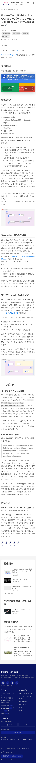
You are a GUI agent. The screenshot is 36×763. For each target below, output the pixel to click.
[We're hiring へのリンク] (19, 621)
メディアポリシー (6, 752)
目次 (5, 45)
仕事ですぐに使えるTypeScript (9, 701)
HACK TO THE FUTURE (26, 693)
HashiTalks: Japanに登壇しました (22, 579)
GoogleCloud (6, 33)
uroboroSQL (7, 708)
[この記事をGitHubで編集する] (6, 25)
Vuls (5, 711)
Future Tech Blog (9, 671)
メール (10, 725)
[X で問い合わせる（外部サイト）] (26, 725)
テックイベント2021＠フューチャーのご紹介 (22, 610)
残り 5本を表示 (9, 593)
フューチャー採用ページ (23, 636)
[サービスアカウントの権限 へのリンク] (25, 391)
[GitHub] (7, 683)
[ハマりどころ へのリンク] (15, 384)
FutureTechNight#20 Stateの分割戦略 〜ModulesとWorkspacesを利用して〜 (22, 571)
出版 (20, 710)
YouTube (22, 704)
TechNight (25, 33)
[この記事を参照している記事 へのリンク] (7, 604)
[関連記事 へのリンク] (14, 563)
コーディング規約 (7, 698)
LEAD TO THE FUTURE (24, 739)
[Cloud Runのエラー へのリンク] (19, 434)
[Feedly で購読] (12, 683)
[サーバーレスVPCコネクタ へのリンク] (30, 294)
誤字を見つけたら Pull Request (12, 756)
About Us (25, 748)
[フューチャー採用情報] (8, 639)
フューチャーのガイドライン (9, 694)
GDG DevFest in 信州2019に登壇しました (22, 587)
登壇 (20, 707)
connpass (23, 702)
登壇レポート (16, 33)
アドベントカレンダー (25, 696)
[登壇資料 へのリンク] (12, 66)
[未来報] (8, 652)
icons (5, 713)
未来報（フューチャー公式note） (21, 648)
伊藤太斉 (13, 30)
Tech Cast (22, 699)
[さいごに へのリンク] (11, 502)
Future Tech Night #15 (9, 55)
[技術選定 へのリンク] (12, 100)
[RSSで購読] (16, 683)
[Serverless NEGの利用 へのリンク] (27, 235)
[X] (3, 683)
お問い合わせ (20, 733)
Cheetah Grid (7, 705)
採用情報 (4, 739)
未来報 (12, 739)
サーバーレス (5, 36)
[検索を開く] (33, 3)
